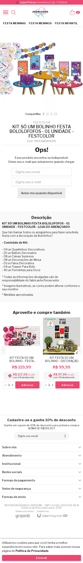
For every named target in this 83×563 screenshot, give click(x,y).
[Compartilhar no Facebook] (43, 114)
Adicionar (27, 385)
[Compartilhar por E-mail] (55, 114)
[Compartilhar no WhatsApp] (47, 114)
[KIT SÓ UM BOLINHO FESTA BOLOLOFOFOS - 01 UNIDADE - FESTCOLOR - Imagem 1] (41, 68)
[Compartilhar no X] (51, 114)
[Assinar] (65, 436)
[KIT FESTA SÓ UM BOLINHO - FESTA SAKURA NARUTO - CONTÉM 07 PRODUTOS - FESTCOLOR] (21, 353)
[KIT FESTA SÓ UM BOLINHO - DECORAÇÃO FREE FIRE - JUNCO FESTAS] (61, 353)
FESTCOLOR (41, 122)
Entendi (41, 558)
